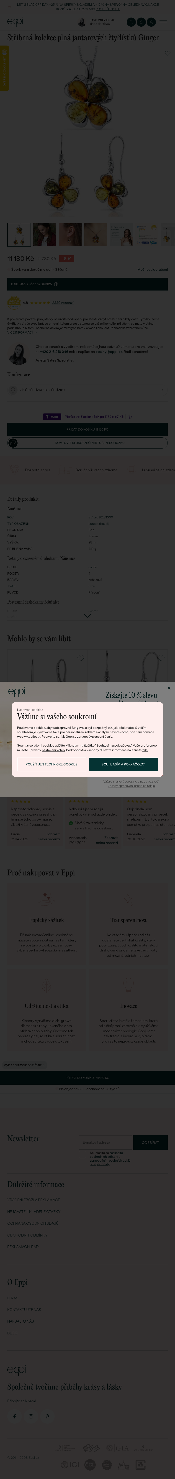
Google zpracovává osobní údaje (89, 736)
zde (145, 750)
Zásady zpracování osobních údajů (131, 786)
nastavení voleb (53, 750)
